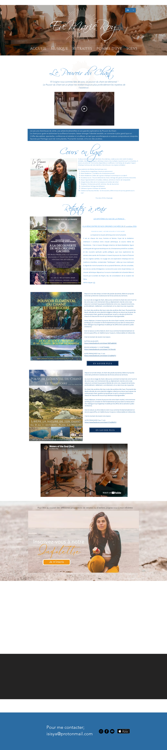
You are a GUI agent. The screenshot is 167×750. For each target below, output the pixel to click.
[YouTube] (112, 731)
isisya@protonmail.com (69, 733)
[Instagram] (101, 731)
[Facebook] (106, 731)
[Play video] (84, 109)
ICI (111, 198)
